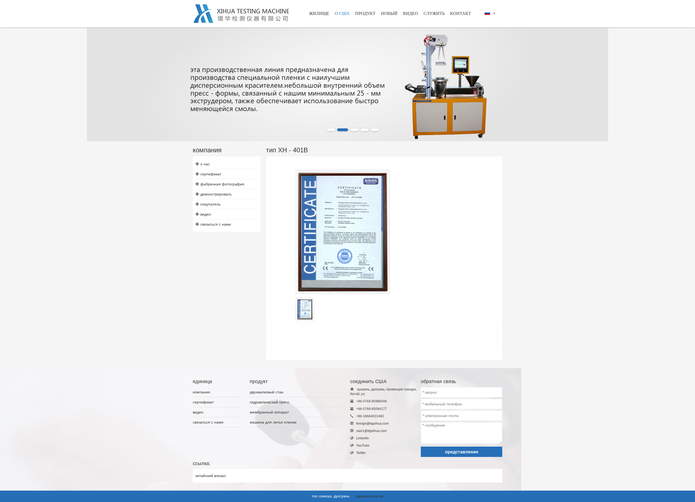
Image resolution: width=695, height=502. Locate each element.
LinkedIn (362, 438)
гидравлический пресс (269, 402)
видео (205, 214)
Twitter (361, 453)
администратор (369, 496)
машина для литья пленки (273, 422)
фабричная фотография (222, 184)
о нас (205, 164)
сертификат (210, 174)
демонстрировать (216, 194)
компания (201, 392)
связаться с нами (215, 224)
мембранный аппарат (269, 412)
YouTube (362, 445)
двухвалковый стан (266, 392)
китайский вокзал (210, 475)
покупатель (210, 204)
